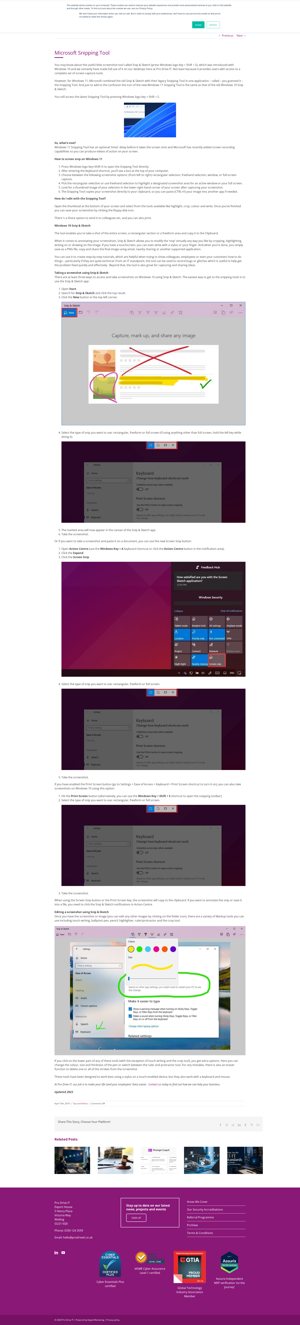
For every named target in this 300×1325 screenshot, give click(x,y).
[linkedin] (56, 1252)
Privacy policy (112, 1319)
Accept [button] (198, 24)
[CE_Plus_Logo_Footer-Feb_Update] (110, 1252)
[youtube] (63, 1252)
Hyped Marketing (96, 1319)
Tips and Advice (80, 1103)
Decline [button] (213, 24)
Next (240, 35)
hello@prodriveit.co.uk (78, 1237)
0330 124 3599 (73, 1230)
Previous (227, 35)
